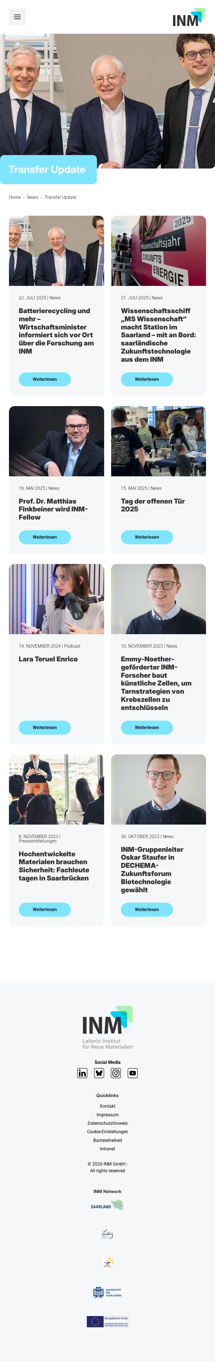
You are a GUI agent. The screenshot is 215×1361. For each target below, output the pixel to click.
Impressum (108, 1115)
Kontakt (107, 1106)
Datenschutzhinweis (108, 1123)
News (32, 197)
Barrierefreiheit (107, 1140)
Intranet (107, 1148)
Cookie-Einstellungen (107, 1131)
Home (15, 197)
